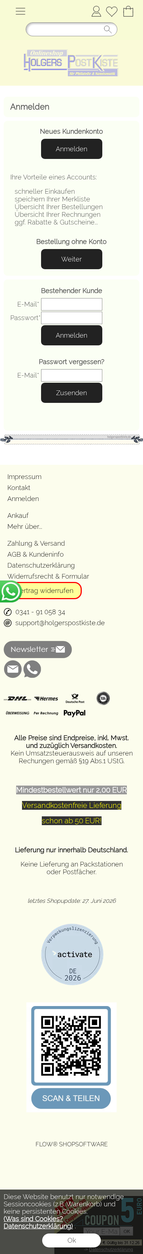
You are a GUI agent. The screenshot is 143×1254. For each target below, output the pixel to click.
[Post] (74, 698)
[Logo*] (71, 43)
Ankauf (18, 515)
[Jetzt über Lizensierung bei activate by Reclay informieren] (71, 921)
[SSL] (103, 698)
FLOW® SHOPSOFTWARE (72, 1144)
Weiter (71, 259)
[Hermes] (46, 698)
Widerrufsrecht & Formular (48, 576)
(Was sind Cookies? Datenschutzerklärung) (38, 1222)
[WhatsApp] (32, 669)
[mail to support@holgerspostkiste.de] (13, 669)
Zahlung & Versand (36, 543)
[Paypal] (74, 713)
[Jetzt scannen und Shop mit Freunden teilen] (71, 1005)
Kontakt (18, 487)
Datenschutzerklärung (41, 565)
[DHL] (17, 698)
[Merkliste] (111, 11)
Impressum (24, 477)
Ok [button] (71, 1240)
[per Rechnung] (46, 713)
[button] (20, 11)
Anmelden (96, 11)
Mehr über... (24, 526)
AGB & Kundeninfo (35, 554)
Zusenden (71, 393)
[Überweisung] (17, 713)
